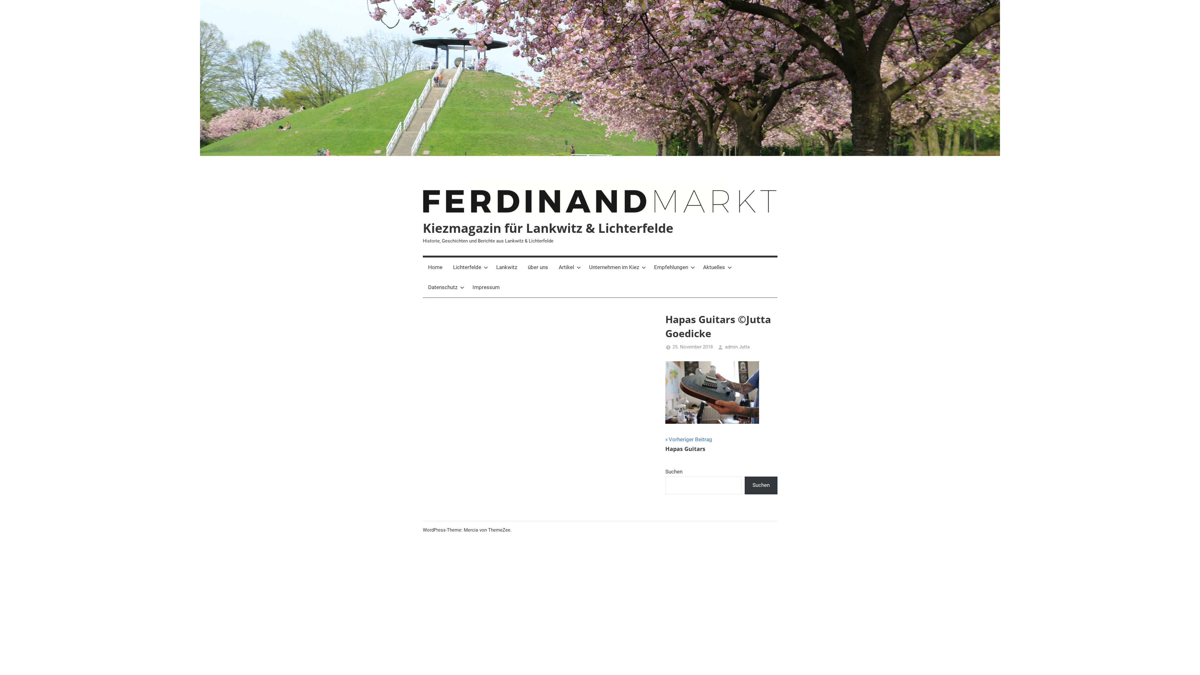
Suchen (673, 471)
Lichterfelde (467, 267)
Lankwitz (506, 267)
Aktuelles (714, 267)
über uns (538, 267)
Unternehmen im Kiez (614, 267)
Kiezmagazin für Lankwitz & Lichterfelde (548, 228)
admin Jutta (737, 347)
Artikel (566, 267)
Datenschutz (443, 287)
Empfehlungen (671, 267)
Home (435, 267)
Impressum (486, 287)
